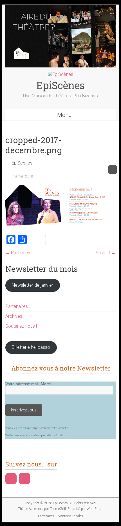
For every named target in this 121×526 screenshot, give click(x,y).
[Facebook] (11, 478)
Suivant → (106, 252)
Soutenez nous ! (21, 326)
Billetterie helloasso (31, 347)
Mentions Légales (70, 516)
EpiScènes (60, 85)
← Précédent (18, 252)
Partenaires (16, 306)
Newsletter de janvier (32, 285)
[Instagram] (24, 478)
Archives (13, 316)
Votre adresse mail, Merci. (28, 384)
